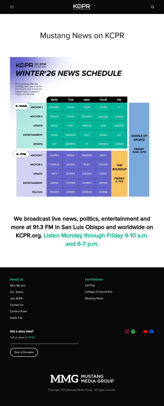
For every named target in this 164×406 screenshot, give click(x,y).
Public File (16, 318)
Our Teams (16, 292)
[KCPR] (81, 7)
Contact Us (17, 305)
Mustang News (94, 298)
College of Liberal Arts (98, 291)
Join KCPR (16, 298)
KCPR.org (28, 235)
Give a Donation (24, 352)
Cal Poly (90, 285)
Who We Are (17, 285)
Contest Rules (18, 311)
